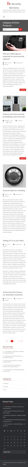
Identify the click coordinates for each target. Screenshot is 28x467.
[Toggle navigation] (4, 16)
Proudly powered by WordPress (10, 462)
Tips (5, 389)
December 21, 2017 (8, 120)
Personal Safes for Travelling (14, 191)
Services (6, 386)
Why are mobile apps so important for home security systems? (13, 56)
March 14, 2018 (7, 62)
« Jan (4, 456)
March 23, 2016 (7, 298)
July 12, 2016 (7, 244)
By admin (6, 196)
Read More (23, 89)
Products (6, 383)
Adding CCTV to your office (13, 241)
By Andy (6, 64)
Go (20, 29)
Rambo (22, 462)
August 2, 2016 (7, 194)
